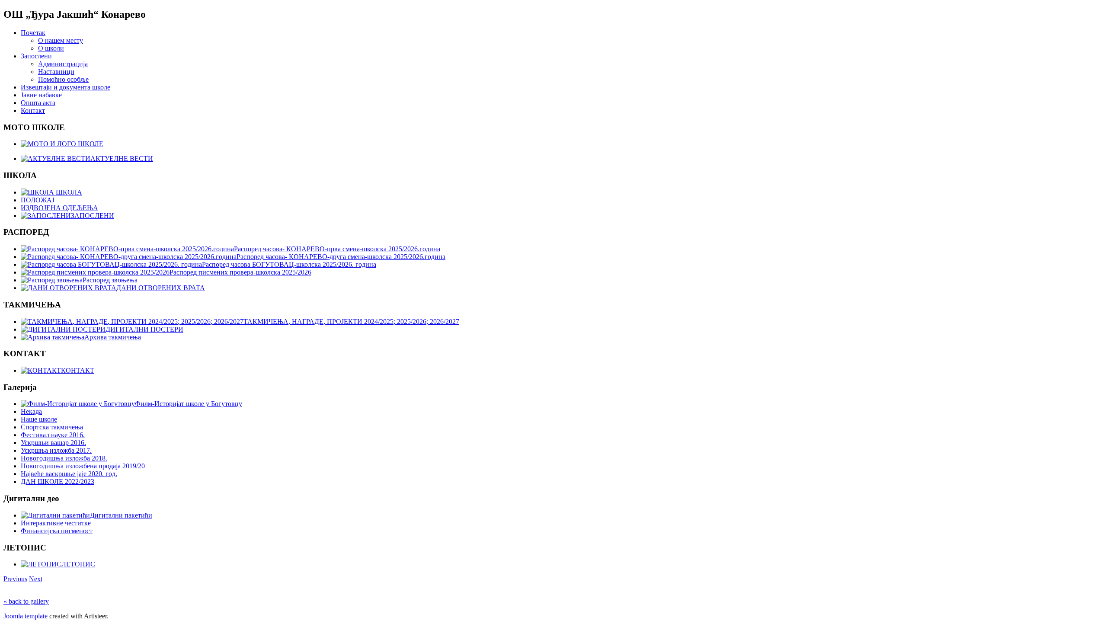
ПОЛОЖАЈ (37, 200)
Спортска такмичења (52, 427)
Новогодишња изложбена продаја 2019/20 (83, 466)
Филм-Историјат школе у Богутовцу (188, 403)
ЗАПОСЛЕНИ (92, 215)
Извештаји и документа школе (65, 87)
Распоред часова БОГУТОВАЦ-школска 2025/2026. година (289, 264)
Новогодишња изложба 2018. (64, 458)
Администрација (63, 63)
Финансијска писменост (57, 530)
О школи (51, 48)
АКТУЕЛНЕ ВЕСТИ (121, 158)
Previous (15, 578)
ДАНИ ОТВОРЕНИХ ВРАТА (160, 287)
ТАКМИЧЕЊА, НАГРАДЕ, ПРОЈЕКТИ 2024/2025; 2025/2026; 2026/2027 (351, 321)
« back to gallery (26, 601)
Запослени (36, 56)
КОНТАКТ (77, 370)
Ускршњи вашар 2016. (53, 442)
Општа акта (38, 102)
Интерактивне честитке (56, 523)
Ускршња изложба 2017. (56, 450)
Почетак (33, 32)
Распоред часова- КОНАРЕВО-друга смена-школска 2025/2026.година (341, 256)
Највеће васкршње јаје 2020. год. (69, 473)
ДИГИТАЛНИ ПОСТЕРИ (144, 329)
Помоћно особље (63, 79)
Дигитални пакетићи (121, 515)
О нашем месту (60, 40)
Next (35, 578)
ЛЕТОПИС (78, 564)
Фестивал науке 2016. (53, 434)
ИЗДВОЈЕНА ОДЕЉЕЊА (59, 207)
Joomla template (25, 616)
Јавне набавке (41, 95)
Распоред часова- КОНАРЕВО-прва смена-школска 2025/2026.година (337, 249)
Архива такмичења (112, 337)
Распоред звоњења (110, 280)
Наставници (56, 71)
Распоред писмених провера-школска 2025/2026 (240, 272)
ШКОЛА (68, 192)
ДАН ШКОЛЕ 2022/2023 (57, 481)
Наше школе (39, 419)
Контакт (33, 110)
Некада (31, 411)
